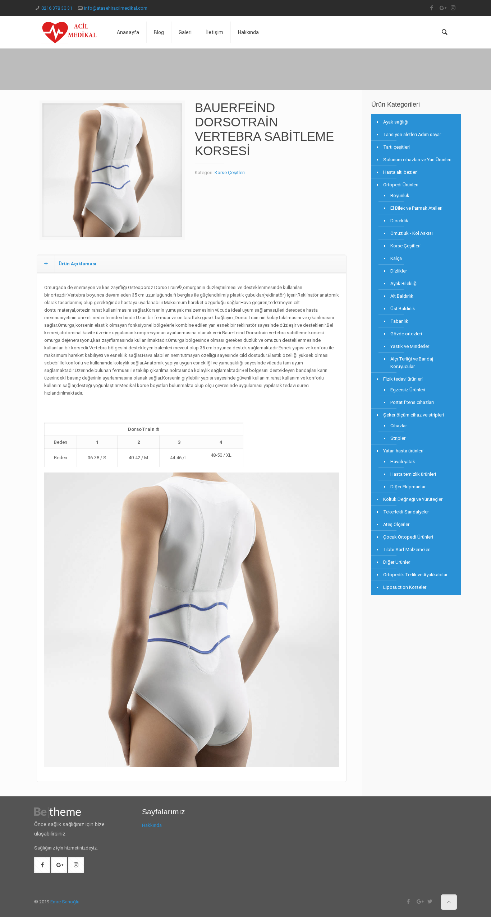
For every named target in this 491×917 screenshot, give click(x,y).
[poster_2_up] (112, 173)
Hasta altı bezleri (400, 172)
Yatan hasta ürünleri (403, 450)
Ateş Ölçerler (396, 524)
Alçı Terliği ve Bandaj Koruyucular (411, 362)
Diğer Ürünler (396, 562)
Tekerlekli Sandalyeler (406, 512)
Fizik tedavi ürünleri (403, 379)
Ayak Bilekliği (404, 283)
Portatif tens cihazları (412, 402)
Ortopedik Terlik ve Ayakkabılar (415, 574)
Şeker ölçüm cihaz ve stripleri (413, 415)
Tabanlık (399, 321)
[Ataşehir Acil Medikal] (70, 32)
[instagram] (453, 8)
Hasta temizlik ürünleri (413, 474)
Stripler (397, 438)
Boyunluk (399, 195)
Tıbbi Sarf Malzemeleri (407, 549)
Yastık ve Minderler (409, 346)
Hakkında (152, 825)
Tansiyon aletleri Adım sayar (412, 134)
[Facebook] (431, 8)
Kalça (396, 258)
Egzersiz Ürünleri (407, 389)
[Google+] (442, 8)
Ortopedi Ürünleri (400, 184)
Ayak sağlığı (395, 122)
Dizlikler (398, 271)
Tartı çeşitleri (396, 147)
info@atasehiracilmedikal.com (115, 8)
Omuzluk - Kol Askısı (411, 233)
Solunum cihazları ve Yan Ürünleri (417, 159)
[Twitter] (430, 901)
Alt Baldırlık (401, 296)
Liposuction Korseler (404, 587)
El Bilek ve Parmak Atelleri (416, 208)
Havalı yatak (402, 461)
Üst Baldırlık (402, 308)
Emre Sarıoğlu (64, 901)
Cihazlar (398, 425)
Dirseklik (399, 220)
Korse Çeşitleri (230, 172)
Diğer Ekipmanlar (408, 486)
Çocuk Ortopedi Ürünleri (408, 537)
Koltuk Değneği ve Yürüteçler (412, 499)
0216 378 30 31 (56, 8)
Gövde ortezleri (406, 333)
